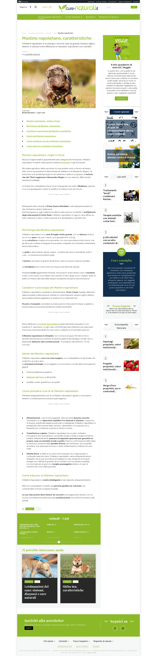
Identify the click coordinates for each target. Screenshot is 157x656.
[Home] (78, 8)
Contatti (63, 641)
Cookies (96, 646)
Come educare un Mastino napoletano (44, 146)
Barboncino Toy (81, 525)
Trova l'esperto (72, 17)
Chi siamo (48, 641)
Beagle (49, 532)
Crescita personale (124, 1)
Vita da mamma (101, 1)
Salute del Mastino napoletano (41, 136)
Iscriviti (45, 7)
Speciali (89, 17)
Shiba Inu (50, 525)
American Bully (80, 532)
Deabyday (91, 1)
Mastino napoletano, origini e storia (43, 121)
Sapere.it (136, 1)
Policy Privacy (82, 646)
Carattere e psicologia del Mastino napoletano (48, 131)
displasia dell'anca (35, 377)
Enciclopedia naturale (49, 17)
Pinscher (66, 162)
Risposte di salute (108, 17)
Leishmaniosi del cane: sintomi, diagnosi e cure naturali (30, 526)
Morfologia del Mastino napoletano (43, 126)
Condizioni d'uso (65, 646)
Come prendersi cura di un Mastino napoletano (48, 141)
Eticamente (112, 1)
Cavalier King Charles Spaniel (29, 533)
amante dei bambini (48, 324)
